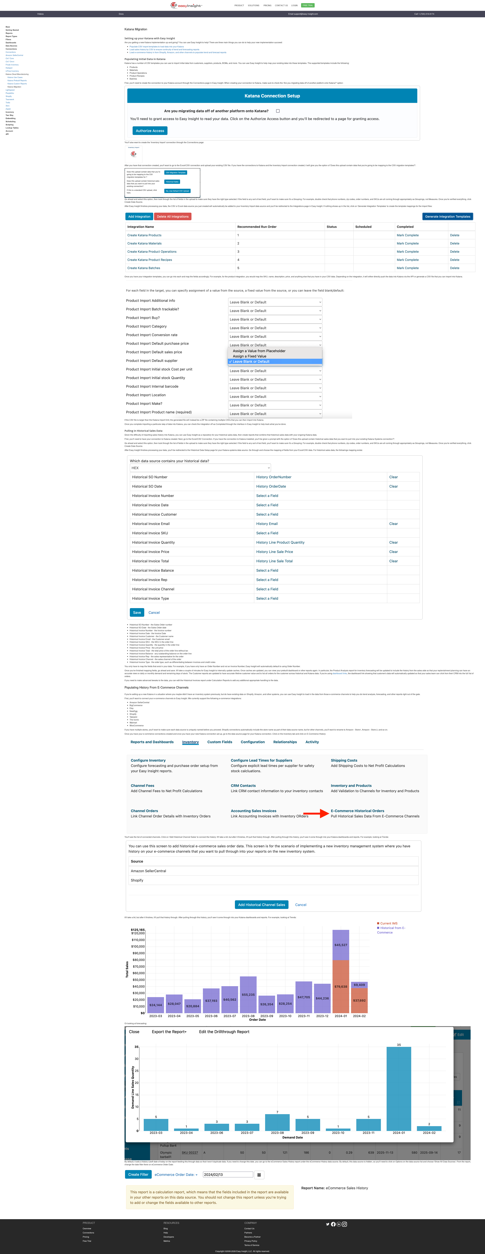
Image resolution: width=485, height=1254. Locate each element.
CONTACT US (281, 5)
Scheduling (11, 121)
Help (166, 1232)
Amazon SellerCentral (14, 55)
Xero (7, 105)
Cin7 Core (10, 58)
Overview (87, 1228)
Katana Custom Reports (17, 83)
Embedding (11, 118)
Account (9, 131)
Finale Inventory (12, 64)
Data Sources (11, 45)
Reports (9, 33)
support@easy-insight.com (306, 13)
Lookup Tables (12, 127)
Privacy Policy (250, 1240)
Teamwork (10, 99)
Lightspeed (10, 90)
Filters (8, 39)
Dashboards (11, 42)
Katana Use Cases (15, 77)
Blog (166, 1228)
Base (8, 26)
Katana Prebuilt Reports (17, 80)
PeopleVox (10, 93)
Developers (169, 1236)
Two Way (9, 115)
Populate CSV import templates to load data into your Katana (157, 46)
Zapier (8, 109)
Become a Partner (252, 1236)
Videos (40, 13)
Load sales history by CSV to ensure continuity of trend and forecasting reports (164, 49)
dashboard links (340, 673)
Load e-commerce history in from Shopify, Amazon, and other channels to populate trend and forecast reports (178, 52)
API (7, 134)
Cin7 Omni (10, 61)
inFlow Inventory (12, 71)
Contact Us (249, 1228)
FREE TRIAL (308, 5)
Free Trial (87, 1240)
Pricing (86, 1236)
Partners (248, 1232)
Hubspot (9, 68)
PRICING (267, 5)
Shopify (9, 96)
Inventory (10, 112)
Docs (121, 13)
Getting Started (12, 30)
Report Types (11, 36)
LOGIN (294, 5)
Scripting (10, 124)
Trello (8, 102)
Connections (11, 52)
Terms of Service (251, 1245)
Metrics (167, 1240)
